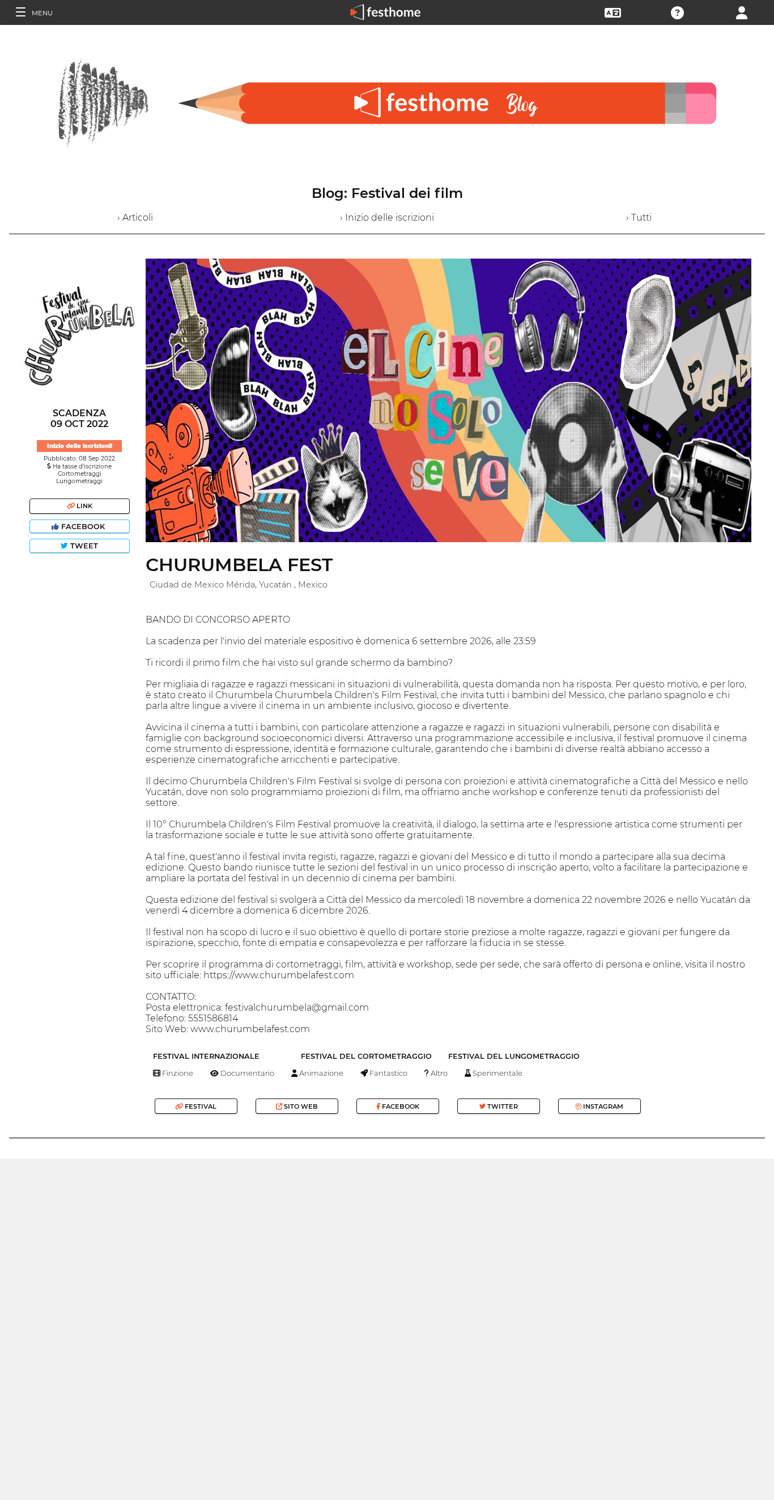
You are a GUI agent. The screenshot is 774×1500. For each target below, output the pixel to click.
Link (83, 506)
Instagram (602, 1106)
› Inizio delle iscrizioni (387, 217)
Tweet (83, 546)
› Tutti (639, 217)
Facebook (83, 526)
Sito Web (300, 1106)
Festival (199, 1106)
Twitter (502, 1106)
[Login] (741, 11)
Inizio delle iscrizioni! (79, 446)
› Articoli (135, 217)
